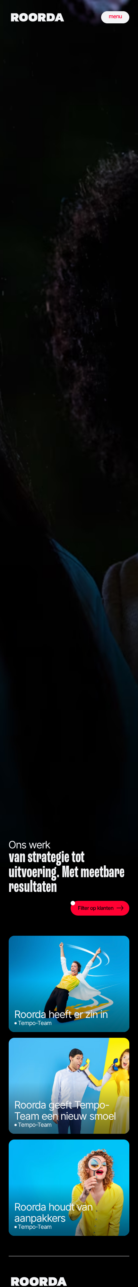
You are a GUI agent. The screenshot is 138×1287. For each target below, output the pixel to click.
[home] (37, 17)
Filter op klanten (96, 908)
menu (115, 16)
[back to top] (123, 1272)
